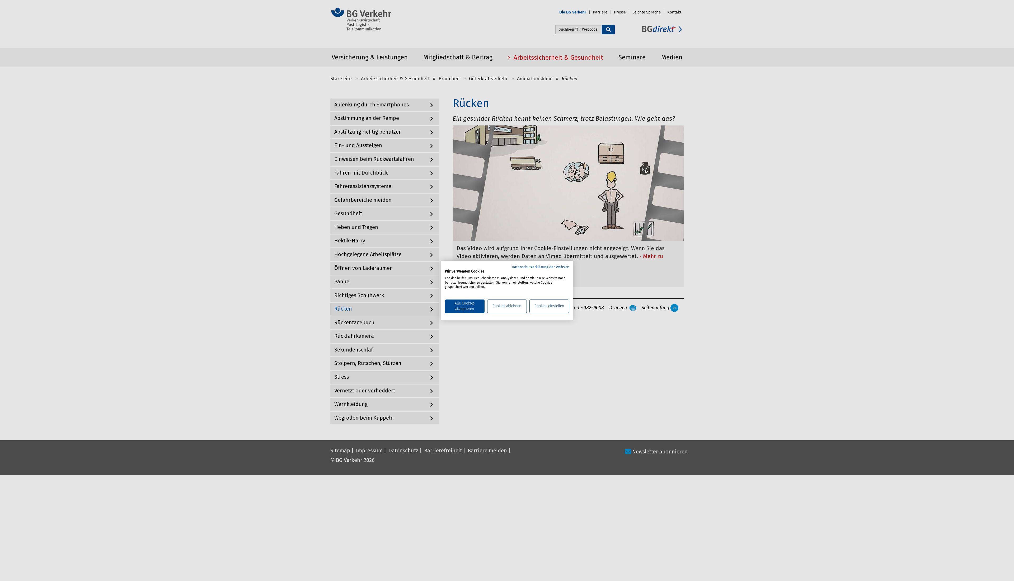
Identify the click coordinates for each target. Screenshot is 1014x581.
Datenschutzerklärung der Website (540, 267)
